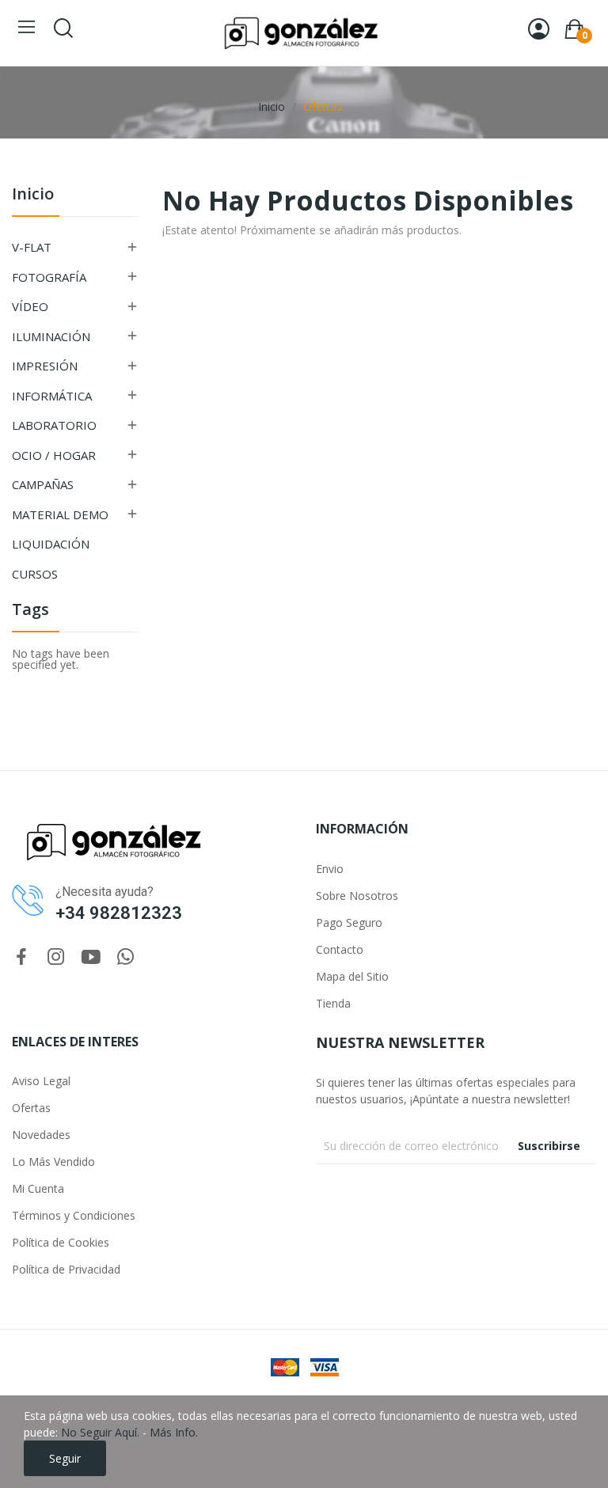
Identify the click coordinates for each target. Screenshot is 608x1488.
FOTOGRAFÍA (49, 277)
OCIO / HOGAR (54, 455)
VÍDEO (30, 306)
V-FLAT (31, 247)
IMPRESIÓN (45, 366)
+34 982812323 (118, 913)
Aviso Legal (41, 1080)
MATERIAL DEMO (60, 514)
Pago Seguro (349, 922)
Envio (330, 868)
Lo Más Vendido (53, 1161)
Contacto (339, 949)
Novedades (41, 1134)
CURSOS (35, 574)
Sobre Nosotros (357, 895)
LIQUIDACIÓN (50, 544)
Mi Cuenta (38, 1188)
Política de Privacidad (66, 1269)
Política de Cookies (60, 1242)
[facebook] (21, 957)
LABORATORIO (54, 425)
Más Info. (174, 1432)
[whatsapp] (125, 957)
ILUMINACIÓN (51, 336)
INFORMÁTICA (52, 396)
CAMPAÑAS (43, 484)
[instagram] (56, 957)
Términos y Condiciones (73, 1215)
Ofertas (31, 1107)
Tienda (333, 1003)
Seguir (65, 1458)
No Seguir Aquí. (100, 1432)
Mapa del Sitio (352, 976)
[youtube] (91, 957)
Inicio (33, 195)
